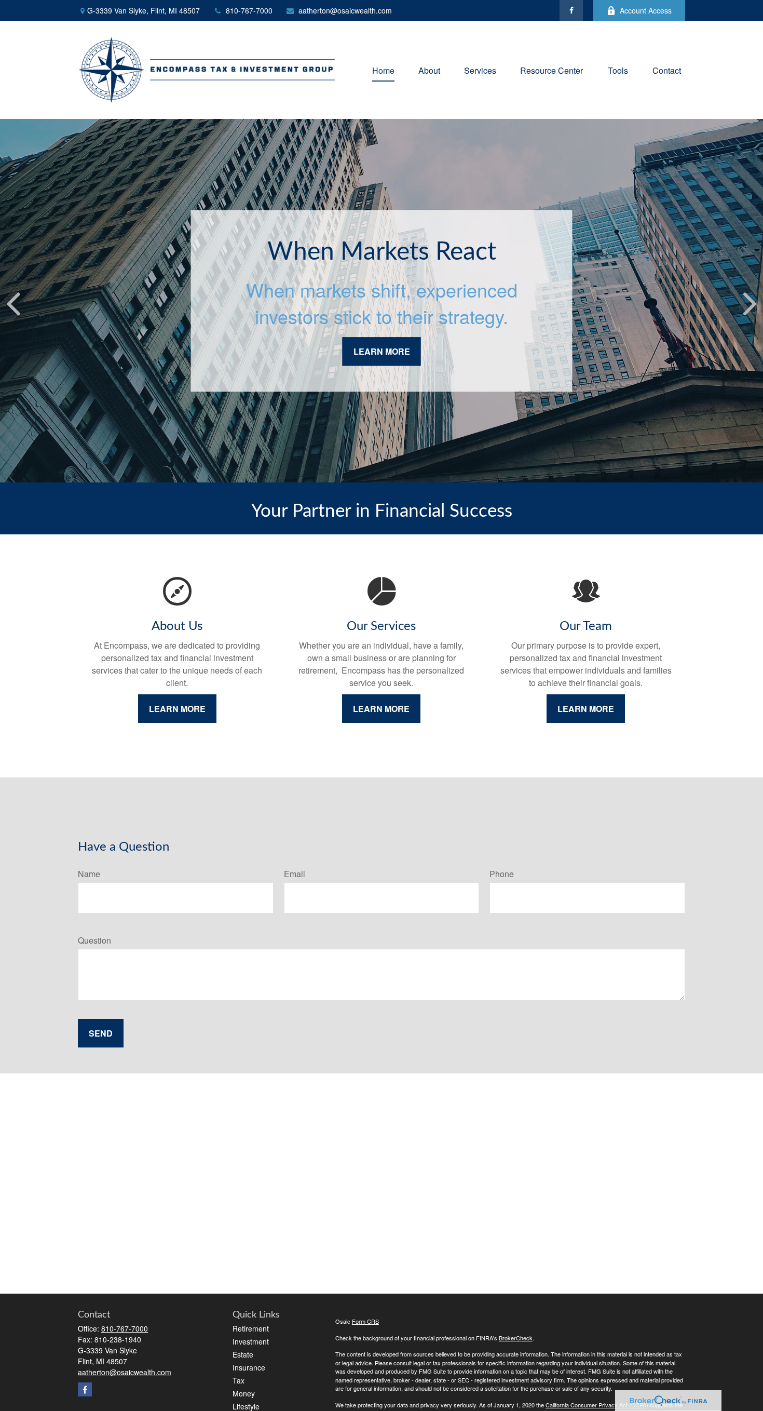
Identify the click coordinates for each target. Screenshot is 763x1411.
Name (89, 874)
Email (294, 874)
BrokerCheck (516, 1338)
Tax (238, 1380)
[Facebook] (571, 10)
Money (244, 1393)
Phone (501, 874)
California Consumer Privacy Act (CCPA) (597, 1405)
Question (94, 940)
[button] (383, 69)
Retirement (251, 1328)
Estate (243, 1354)
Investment (251, 1341)
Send (101, 1033)
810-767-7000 (249, 10)
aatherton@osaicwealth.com (345, 10)
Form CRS (365, 1321)
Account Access (646, 10)
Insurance (249, 1367)
